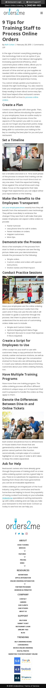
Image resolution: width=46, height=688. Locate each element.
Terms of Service (32, 686)
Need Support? (35, 2)
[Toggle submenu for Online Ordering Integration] (24, 584)
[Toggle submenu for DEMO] (24, 565)
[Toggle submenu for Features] (24, 556)
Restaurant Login (14, 2)
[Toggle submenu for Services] (24, 551)
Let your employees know (13, 207)
